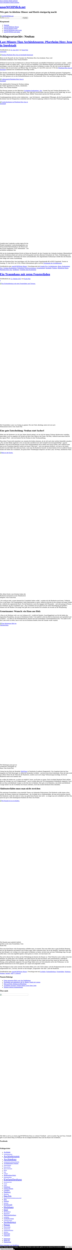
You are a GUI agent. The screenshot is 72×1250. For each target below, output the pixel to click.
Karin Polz (25, 50)
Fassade (5, 1183)
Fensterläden (60, 971)
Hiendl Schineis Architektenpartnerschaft (12, 1198)
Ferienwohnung (8, 1188)
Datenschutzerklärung (7, 1249)
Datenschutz (7, 1242)
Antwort (18, 973)
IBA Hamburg (7, 1211)
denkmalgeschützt (10, 1175)
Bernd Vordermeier (8, 1168)
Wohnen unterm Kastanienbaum (13, 987)
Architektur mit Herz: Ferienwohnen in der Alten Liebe (20, 985)
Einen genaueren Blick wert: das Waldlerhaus (17, 980)
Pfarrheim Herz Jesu (6, 269)
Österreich (7, 1235)
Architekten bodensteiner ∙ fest (33, 90)
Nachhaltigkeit (10, 1222)
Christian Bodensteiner (10, 268)
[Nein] (14, 1249)
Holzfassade (8, 1205)
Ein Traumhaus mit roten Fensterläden (25, 274)
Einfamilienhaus (51, 971)
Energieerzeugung (8, 1182)
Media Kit (7, 1240)
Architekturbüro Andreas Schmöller (11, 1161)
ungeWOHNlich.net (13, 7)
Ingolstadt (48, 268)
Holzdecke (6, 1203)
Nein (70, 1247)
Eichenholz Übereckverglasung (26, 268)
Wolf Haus (24, 771)
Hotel (6, 1210)
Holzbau (6, 1201)
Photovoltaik (7, 1227)
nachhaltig (6, 1217)
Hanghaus (6, 1194)
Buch (5, 1171)
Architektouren (52, 266)
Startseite (6, 25)
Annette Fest (44, 266)
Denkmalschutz (8, 1177)
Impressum (7, 1238)
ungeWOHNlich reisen (10, 28)
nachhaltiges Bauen (8, 1220)
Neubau (54, 268)
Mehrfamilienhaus (10, 1215)
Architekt (43, 971)
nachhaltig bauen (9, 1218)
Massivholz (7, 1213)
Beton (59, 266)
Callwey (6, 1173)
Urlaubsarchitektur (8, 1230)
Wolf (12, 973)
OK (66, 1247)
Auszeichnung (7, 1165)
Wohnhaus (6, 1232)
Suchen (2, 18)
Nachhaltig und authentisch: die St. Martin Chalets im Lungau (22, 982)
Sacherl (7, 973)
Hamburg (7, 1192)
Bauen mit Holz (7, 1166)
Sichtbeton (16, 269)
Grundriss (7, 1190)
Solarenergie (7, 1228)
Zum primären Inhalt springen (9, 1)
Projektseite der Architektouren (53, 263)
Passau (7, 1225)
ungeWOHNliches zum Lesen (13, 30)
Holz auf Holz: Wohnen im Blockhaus (15, 984)
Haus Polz (7, 1196)
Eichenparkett (41, 268)
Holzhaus (67, 971)
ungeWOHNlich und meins (12, 32)
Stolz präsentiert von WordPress (9, 1245)
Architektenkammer (8, 1154)
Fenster (5, 1185)
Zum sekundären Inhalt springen (9, 2)
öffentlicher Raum (63, 268)
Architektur (10, 1159)
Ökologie (7, 1234)
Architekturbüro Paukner (11, 1163)
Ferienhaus (7, 1187)
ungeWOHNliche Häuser (11, 27)
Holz (5, 1199)
